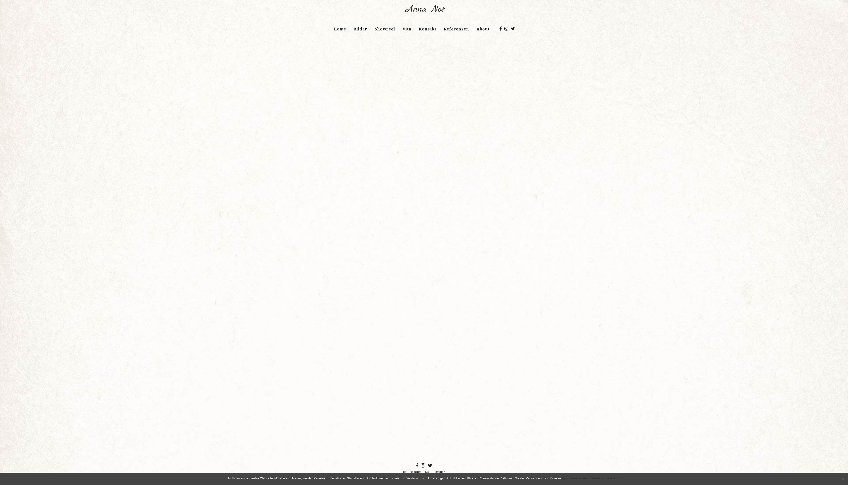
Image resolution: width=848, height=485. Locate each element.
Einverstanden (579, 478)
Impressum (412, 471)
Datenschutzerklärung (606, 478)
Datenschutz (435, 471)
